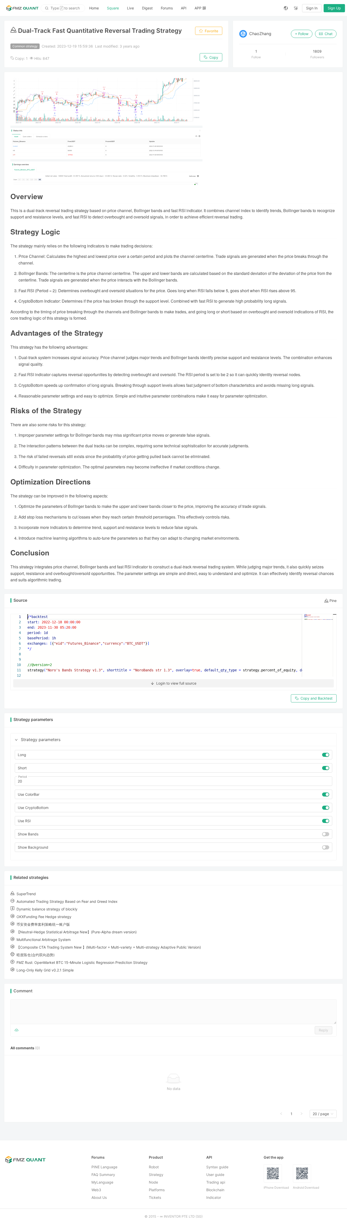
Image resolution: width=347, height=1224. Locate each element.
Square (113, 8)
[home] (22, 8)
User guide (215, 1174)
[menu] (182, 8)
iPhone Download (276, 1187)
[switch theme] (296, 8)
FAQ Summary (103, 1174)
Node (153, 1182)
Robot (154, 1167)
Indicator (213, 1197)
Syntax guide (217, 1167)
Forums (167, 8)
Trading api (215, 1182)
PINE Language (104, 1167)
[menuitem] (94, 8)
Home (94, 8)
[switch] (325, 755)
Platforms (157, 1190)
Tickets (155, 1197)
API (183, 8)
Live (130, 8)
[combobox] (321, 1114)
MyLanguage (102, 1182)
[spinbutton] (173, 781)
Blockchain (215, 1190)
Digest (147, 8)
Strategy (156, 1174)
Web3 (96, 1190)
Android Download (306, 1187)
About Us (99, 1197)
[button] (16, 740)
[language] (286, 8)
